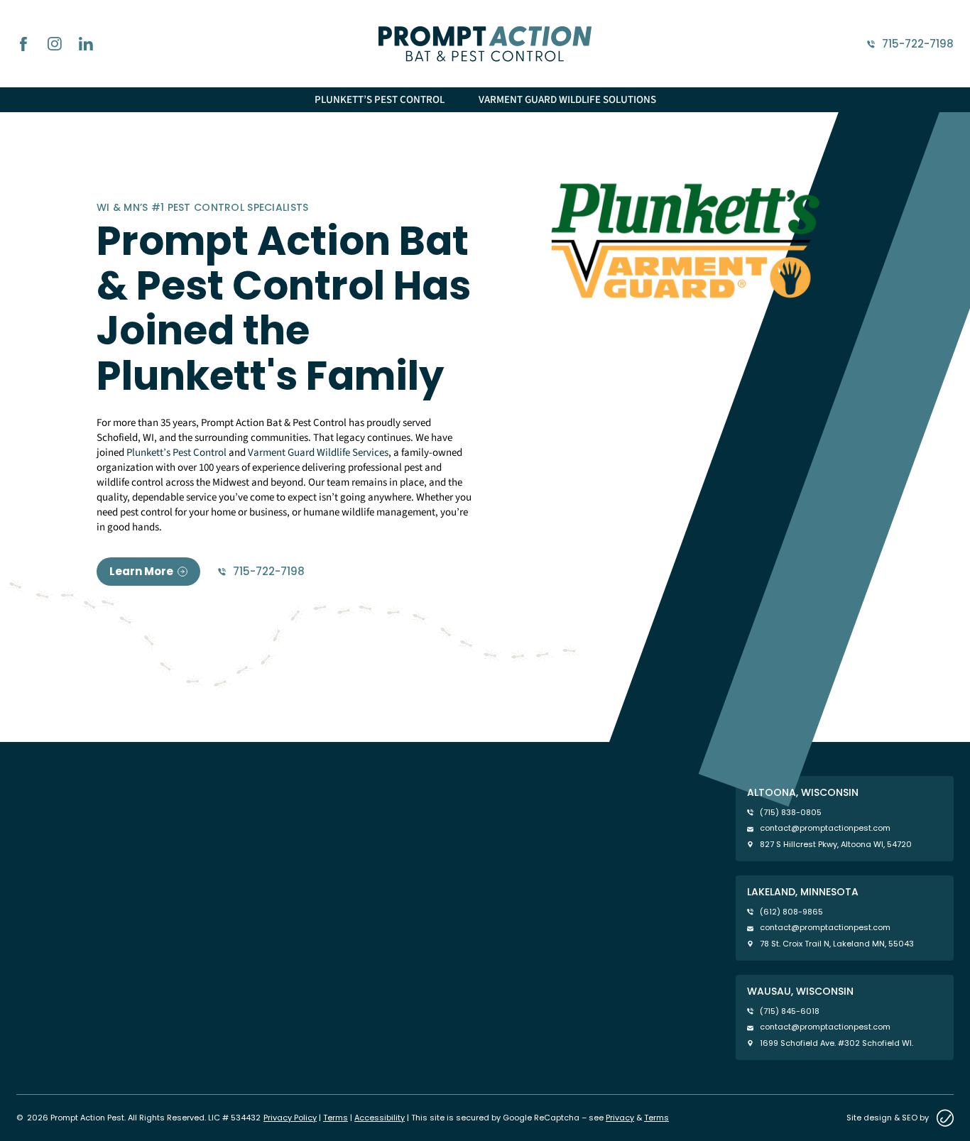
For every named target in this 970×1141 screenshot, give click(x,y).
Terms (335, 1117)
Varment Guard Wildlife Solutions (567, 99)
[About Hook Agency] (945, 1118)
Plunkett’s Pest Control (380, 99)
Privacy (620, 1117)
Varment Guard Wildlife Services (318, 452)
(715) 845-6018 (789, 1011)
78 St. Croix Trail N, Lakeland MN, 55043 (837, 944)
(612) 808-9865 (791, 912)
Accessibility (379, 1117)
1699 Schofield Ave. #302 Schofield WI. (836, 1043)
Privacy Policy (290, 1117)
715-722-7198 (918, 44)
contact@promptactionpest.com (825, 828)
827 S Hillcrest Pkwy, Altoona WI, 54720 (836, 844)
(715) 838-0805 (791, 812)
